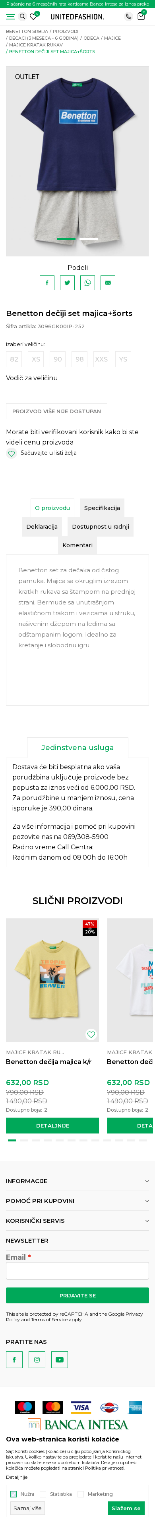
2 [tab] (88, 239)
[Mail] (108, 283)
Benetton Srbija (27, 31)
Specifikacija (102, 508)
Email (16, 1257)
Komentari (77, 545)
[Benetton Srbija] (77, 16)
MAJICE (112, 38)
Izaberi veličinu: (25, 344)
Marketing (100, 1494)
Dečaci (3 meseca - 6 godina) (44, 38)
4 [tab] (48, 1140)
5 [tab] (60, 1140)
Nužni (27, 1494)
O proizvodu (52, 508)
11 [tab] (131, 1140)
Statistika (61, 1494)
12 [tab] (143, 1140)
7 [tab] (83, 1140)
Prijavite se (78, 1295)
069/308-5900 (85, 837)
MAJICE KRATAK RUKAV (36, 45)
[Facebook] (47, 283)
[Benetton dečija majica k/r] (52, 980)
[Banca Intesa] (78, 1424)
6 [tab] (72, 1140)
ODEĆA (91, 38)
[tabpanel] (77, 161)
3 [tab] (36, 1140)
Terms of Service (49, 1319)
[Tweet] (67, 283)
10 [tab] (119, 1140)
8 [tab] (95, 1140)
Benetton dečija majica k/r (49, 1062)
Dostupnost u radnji (100, 526)
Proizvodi (65, 31)
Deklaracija (42, 526)
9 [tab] (107, 1140)
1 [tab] (66, 239)
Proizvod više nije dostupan (56, 411)
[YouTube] (60, 1360)
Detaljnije (52, 1125)
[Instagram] (37, 1360)
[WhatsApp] (88, 283)
